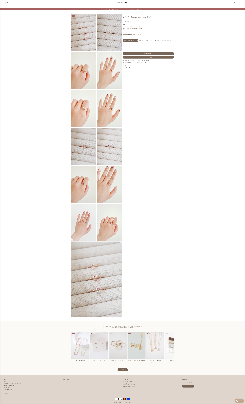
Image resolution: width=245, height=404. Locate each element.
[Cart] (237, 2)
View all (122, 369)
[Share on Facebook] (123, 68)
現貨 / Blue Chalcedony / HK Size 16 (147, 40)
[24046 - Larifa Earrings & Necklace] (136, 345)
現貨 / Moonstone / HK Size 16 (164, 40)
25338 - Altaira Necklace (155, 360)
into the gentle (131, 386)
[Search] (235, 2)
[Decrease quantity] (124, 46)
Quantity (125, 43)
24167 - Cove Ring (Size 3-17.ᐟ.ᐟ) (118, 360)
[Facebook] (64, 382)
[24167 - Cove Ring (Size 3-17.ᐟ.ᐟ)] (118, 345)
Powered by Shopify (127, 402)
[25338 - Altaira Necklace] (155, 345)
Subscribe (188, 386)
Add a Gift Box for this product (132, 50)
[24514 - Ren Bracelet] (80, 345)
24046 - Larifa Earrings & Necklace (136, 360)
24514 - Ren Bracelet (80, 360)
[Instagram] (67, 382)
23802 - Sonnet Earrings (99, 360)
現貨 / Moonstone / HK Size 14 (131, 40)
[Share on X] (126, 68)
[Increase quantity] (129, 46)
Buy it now (148, 57)
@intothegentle (131, 384)
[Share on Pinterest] (129, 68)
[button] (72, 348)
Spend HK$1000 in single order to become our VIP (136, 62)
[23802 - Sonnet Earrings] (99, 345)
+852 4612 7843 (131, 383)
